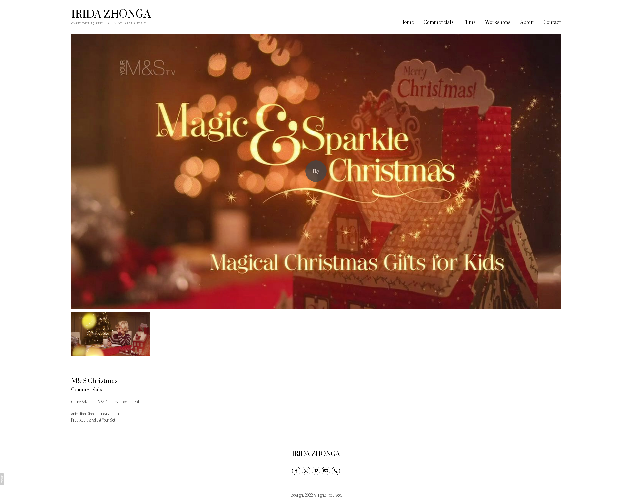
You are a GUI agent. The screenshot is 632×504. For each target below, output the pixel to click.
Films (469, 22)
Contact (552, 22)
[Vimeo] (316, 471)
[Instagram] (306, 471)
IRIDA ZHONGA (316, 454)
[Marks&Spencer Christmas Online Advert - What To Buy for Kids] (316, 171)
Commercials (439, 22)
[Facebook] (296, 471)
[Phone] (336, 471)
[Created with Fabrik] (2, 479)
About (527, 22)
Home (407, 22)
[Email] (326, 471)
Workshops (497, 22)
